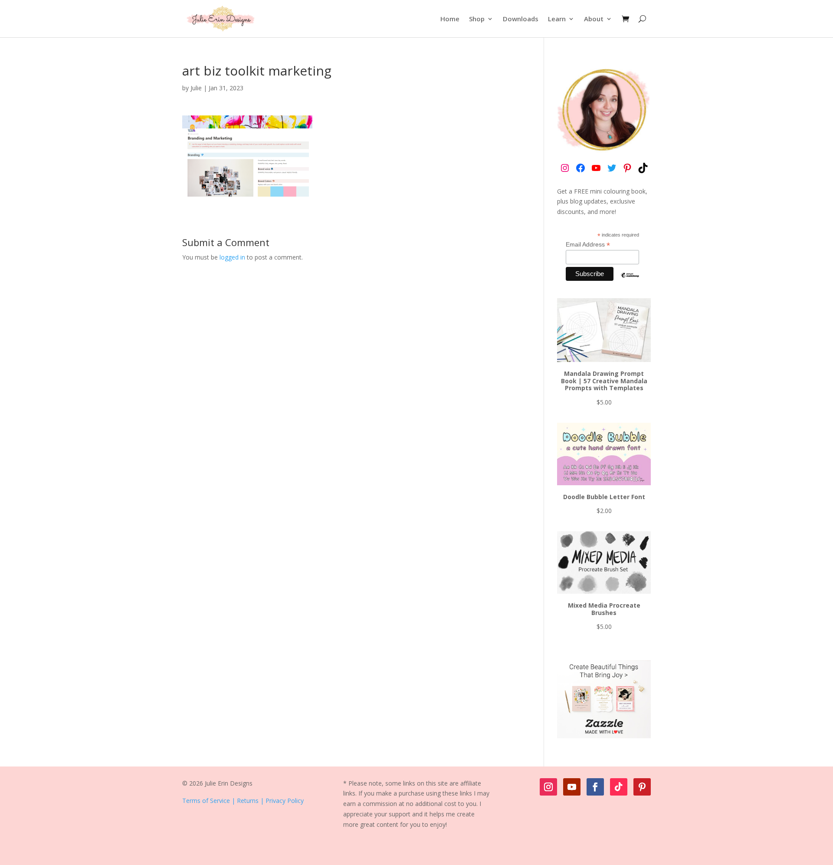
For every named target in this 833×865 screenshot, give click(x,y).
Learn (557, 18)
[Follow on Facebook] (595, 787)
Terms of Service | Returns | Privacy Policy (243, 800)
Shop (477, 18)
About (593, 18)
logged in (232, 257)
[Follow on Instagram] (548, 787)
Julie (196, 88)
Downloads (520, 18)
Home (449, 18)
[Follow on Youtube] (571, 787)
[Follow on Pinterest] (642, 787)
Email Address (588, 244)
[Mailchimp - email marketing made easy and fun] (630, 281)
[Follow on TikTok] (618, 787)
